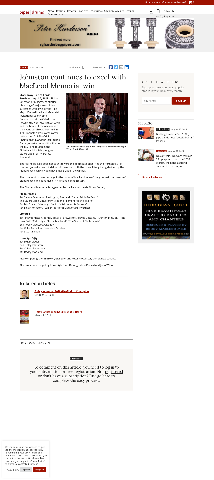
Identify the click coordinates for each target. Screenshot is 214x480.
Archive (119, 10)
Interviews (96, 10)
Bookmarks (158, 11)
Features (82, 10)
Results (60, 10)
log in (109, 367)
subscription (75, 376)
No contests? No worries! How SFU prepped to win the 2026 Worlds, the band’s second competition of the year (174, 161)
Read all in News (152, 177)
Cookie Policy (12, 469)
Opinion (109, 10)
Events (130, 10)
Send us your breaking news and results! (165, 2)
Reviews (71, 10)
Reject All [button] (26, 469)
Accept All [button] (39, 469)
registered (114, 371)
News (51, 10)
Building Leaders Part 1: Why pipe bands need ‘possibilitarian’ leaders (175, 137)
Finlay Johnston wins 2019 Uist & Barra (58, 312)
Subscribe (169, 11)
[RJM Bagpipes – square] (166, 215)
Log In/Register (164, 16)
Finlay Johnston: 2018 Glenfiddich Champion (61, 291)
